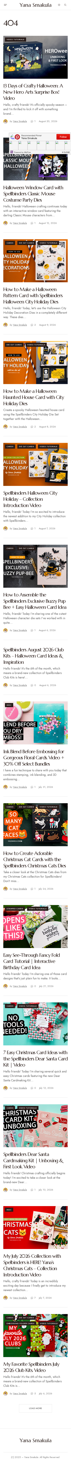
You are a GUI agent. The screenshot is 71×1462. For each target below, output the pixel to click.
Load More (35, 1408)
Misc (9, 705)
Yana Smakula (36, 5)
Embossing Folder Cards (21, 1323)
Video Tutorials (15, 39)
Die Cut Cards (26, 243)
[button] (5, 5)
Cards (10, 243)
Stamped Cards (15, 908)
